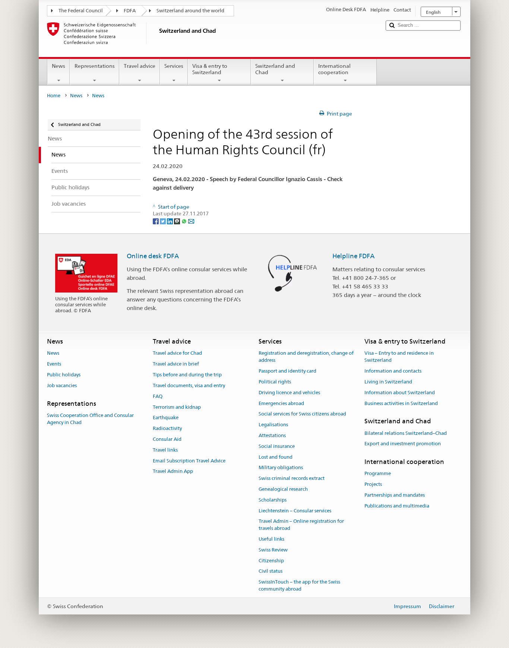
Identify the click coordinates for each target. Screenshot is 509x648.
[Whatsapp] (184, 221)
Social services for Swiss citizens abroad (302, 414)
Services (173, 66)
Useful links (271, 539)
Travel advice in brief (176, 364)
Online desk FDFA (153, 256)
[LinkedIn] (170, 221)
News (58, 66)
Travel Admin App (173, 471)
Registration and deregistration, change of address (306, 357)
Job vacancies (62, 385)
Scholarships (273, 500)
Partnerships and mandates (394, 495)
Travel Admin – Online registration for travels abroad (301, 525)
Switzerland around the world (190, 10)
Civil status (270, 571)
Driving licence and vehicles (289, 392)
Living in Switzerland (388, 382)
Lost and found (276, 457)
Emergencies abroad (281, 403)
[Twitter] (163, 221)
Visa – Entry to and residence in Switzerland (399, 357)
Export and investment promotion (402, 444)
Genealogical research (283, 489)
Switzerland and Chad (275, 69)
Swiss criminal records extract (292, 478)
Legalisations (273, 424)
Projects (373, 484)
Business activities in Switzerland (401, 403)
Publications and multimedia (396, 506)
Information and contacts (392, 371)
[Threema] (177, 221)
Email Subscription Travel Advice (189, 461)
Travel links (165, 450)
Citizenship (271, 560)
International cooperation (334, 69)
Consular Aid (167, 439)
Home (53, 95)
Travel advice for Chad (177, 353)
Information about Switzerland (399, 392)
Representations (95, 66)
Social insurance (277, 446)
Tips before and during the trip (187, 374)
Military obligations (281, 468)
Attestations (272, 435)
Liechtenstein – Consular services (295, 510)
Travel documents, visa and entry (189, 385)
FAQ (157, 396)
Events (54, 364)
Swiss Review (273, 550)
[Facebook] (156, 221)
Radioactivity (167, 428)
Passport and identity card (287, 371)
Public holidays (63, 374)
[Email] (191, 221)
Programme (377, 474)
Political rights (275, 382)
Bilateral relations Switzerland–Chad (405, 433)
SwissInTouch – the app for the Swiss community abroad (299, 585)
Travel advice (139, 66)
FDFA (130, 10)
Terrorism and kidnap (177, 407)
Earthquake (165, 418)
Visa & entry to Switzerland (209, 69)
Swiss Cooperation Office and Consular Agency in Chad (90, 418)
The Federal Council (81, 10)
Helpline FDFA (353, 256)
